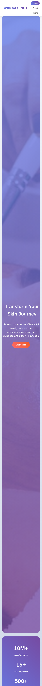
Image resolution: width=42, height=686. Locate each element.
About (35, 8)
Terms (35, 13)
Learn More (21, 345)
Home (35, 3)
